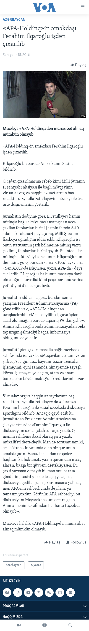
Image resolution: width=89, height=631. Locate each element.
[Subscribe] (70, 592)
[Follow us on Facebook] (7, 592)
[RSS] (49, 592)
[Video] (19, 625)
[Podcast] (59, 592)
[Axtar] (70, 625)
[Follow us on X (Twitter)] (38, 592)
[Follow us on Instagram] (17, 592)
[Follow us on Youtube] (28, 592)
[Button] (78, 65)
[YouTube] (44, 625)
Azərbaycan (14, 20)
